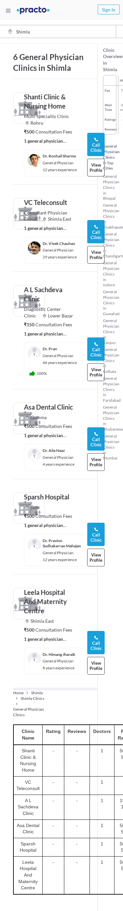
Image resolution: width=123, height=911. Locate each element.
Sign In (108, 9)
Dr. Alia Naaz (54, 450)
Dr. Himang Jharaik (59, 654)
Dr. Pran (50, 348)
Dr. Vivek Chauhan (59, 243)
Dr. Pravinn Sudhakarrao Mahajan (62, 543)
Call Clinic (96, 147)
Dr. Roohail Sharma (59, 155)
